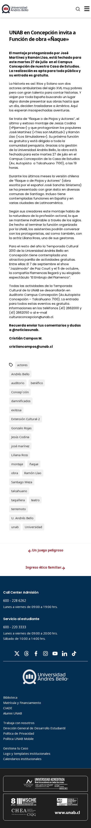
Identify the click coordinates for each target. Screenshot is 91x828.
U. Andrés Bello (22, 518)
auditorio (17, 383)
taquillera (18, 500)
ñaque (33, 464)
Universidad (33, 527)
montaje (17, 464)
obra (14, 473)
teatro (35, 500)
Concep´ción (20, 392)
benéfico (37, 383)
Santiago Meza (21, 482)
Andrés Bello (20, 374)
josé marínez (20, 446)
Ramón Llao (32, 473)
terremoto (18, 509)
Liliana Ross (19, 455)
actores (22, 365)
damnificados (20, 401)
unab (14, 527)
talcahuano (19, 491)
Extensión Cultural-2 (25, 419)
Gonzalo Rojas (21, 428)
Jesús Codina (20, 437)
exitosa (16, 410)
